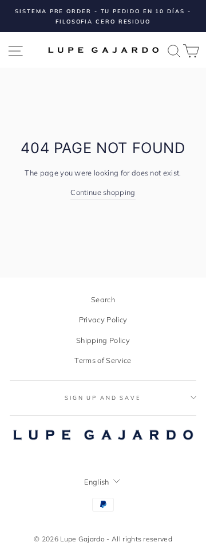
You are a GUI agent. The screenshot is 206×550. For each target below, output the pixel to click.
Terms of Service (102, 360)
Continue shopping (102, 192)
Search (103, 299)
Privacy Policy (103, 319)
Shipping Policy (103, 340)
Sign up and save (103, 397)
